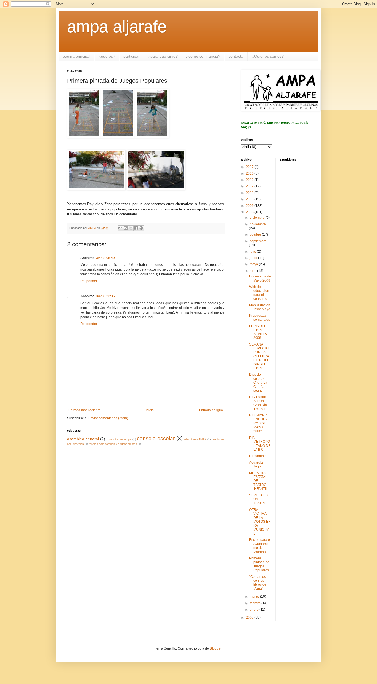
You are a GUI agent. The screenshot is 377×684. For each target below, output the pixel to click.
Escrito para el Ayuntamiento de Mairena (260, 546)
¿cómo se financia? (203, 56)
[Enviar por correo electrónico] (120, 228)
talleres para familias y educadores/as (113, 443)
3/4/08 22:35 (105, 296)
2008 (250, 212)
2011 (250, 193)
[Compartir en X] (131, 228)
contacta (236, 56)
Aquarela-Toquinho (258, 464)
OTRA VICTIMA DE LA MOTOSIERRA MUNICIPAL (260, 521)
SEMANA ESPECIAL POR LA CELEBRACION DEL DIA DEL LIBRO (259, 356)
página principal (76, 56)
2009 (250, 206)
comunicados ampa (119, 439)
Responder (88, 281)
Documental (258, 456)
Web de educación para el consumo (259, 293)
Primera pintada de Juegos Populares (259, 564)
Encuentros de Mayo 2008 (260, 278)
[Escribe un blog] (125, 228)
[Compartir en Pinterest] (141, 228)
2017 (250, 167)
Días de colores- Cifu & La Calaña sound (258, 382)
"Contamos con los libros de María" (257, 583)
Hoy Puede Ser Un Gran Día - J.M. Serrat (259, 403)
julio (253, 251)
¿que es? (107, 56)
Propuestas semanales (259, 317)
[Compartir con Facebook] (136, 228)
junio (254, 258)
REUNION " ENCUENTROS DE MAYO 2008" (259, 423)
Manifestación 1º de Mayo (259, 307)
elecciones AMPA (195, 439)
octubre (256, 234)
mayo (254, 264)
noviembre (258, 224)
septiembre (258, 241)
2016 (250, 173)
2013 (250, 180)
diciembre (258, 218)
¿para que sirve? (163, 56)
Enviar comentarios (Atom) (108, 418)
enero (254, 609)
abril (253, 271)
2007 (250, 617)
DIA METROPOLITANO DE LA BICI (259, 443)
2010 (250, 199)
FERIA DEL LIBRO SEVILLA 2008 (258, 332)
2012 (250, 186)
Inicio (150, 410)
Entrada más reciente (84, 410)
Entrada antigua (211, 410)
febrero (255, 603)
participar (131, 56)
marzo (255, 596)
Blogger (215, 648)
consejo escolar (156, 438)
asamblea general (83, 439)
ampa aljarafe (117, 26)
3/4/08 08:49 (105, 258)
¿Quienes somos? (268, 56)
